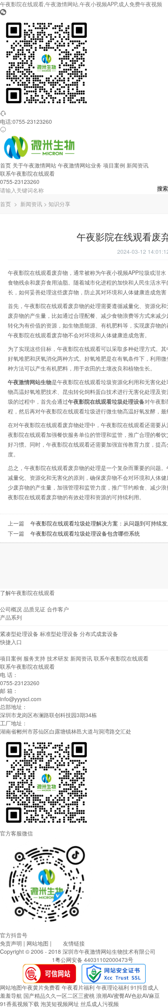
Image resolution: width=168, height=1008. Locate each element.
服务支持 (34, 658)
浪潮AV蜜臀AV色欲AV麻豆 (128, 995)
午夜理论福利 (112, 987)
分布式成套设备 (99, 634)
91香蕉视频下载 (19, 1004)
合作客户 (58, 609)
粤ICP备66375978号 (25, 959)
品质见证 (34, 609)
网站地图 (37, 943)
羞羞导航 (11, 995)
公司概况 (11, 609)
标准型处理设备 (59, 634)
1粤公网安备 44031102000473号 (92, 959)
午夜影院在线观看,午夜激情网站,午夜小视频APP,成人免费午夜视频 (81, 4)
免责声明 (11, 943)
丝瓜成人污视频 (99, 1004)
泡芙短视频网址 (60, 1004)
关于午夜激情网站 (34, 165)
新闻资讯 (137, 165)
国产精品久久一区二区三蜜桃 (59, 995)
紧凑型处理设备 (19, 634)
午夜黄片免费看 (41, 987)
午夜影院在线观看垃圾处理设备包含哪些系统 (85, 533)
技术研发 (58, 658)
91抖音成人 (144, 987)
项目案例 (114, 165)
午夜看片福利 (78, 987)
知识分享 (59, 204)
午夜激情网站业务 (80, 165)
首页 (5, 165)
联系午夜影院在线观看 (27, 173)
